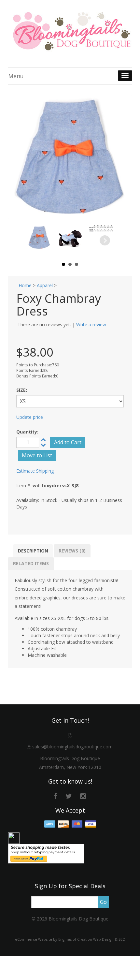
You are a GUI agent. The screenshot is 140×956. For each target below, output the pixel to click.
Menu (16, 76)
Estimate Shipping (35, 471)
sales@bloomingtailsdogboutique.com (72, 746)
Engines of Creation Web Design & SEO (91, 939)
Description (33, 551)
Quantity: (27, 432)
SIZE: (21, 390)
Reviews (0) (72, 551)
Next (105, 240)
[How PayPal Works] (46, 853)
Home (25, 285)
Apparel (45, 285)
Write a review (91, 324)
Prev (35, 240)
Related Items (31, 563)
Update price (29, 417)
